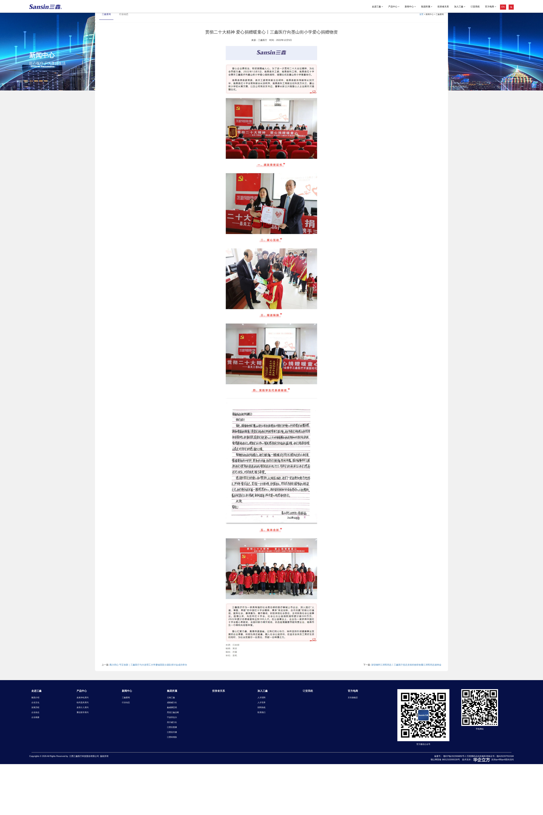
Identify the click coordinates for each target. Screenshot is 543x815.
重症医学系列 (83, 712)
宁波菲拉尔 (172, 717)
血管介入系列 (83, 707)
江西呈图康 (172, 727)
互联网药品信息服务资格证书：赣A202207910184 (490, 756)
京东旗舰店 (353, 697)
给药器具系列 (83, 702)
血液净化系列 (83, 697)
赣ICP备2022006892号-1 (455, 756)
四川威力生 (172, 722)
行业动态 (126, 702)
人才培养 (261, 702)
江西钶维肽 (172, 737)
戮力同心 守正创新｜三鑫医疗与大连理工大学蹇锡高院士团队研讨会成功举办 (148, 665)
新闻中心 (409, 6)
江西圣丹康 (172, 732)
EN (503, 7)
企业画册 (35, 717)
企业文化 (35, 702)
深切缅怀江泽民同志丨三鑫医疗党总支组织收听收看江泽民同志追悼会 (406, 665)
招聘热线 (261, 707)
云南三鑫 (171, 697)
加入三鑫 (459, 6)
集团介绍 (35, 697)
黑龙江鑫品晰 (173, 712)
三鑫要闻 (126, 697)
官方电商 (490, 6)
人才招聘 (261, 697)
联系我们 (261, 712)
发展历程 (35, 707)
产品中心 (393, 6)
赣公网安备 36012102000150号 (445, 759)
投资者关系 (443, 6)
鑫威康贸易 (172, 707)
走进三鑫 (377, 6)
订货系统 (475, 6)
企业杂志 (35, 712)
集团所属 (426, 6)
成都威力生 (172, 702)
